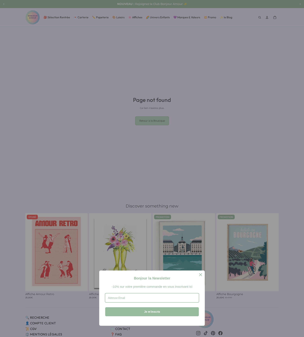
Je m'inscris (152, 311)
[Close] (200, 274)
